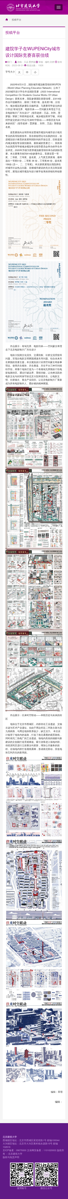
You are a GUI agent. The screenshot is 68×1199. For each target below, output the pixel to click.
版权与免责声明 (11, 1157)
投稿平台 (16, 19)
